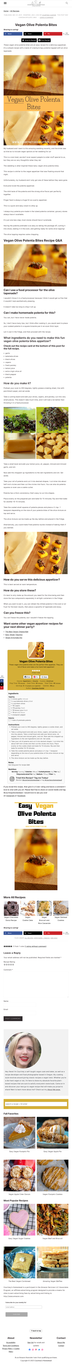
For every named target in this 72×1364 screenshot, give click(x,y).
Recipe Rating (9, 962)
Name (6, 1001)
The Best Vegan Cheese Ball (16, 632)
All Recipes (14, 11)
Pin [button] (36, 677)
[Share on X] (2, 684)
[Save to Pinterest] (2, 688)
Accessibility (10, 1342)
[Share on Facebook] (2, 681)
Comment (8, 970)
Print (28, 677)
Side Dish (53, 938)
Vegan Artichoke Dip (13, 638)
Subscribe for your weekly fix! (16, 1302)
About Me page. (53, 1090)
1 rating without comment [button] (35, 946)
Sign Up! (30, 1342)
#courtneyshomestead (53, 780)
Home (6, 11)
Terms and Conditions (11, 1346)
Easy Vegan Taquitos (13, 635)
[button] (33, 670)
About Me (61, 1342)
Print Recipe (45, 40)
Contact (61, 1346)
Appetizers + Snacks (42, 938)
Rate (45, 677)
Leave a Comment (46, 17)
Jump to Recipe (30, 40)
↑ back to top (36, 1331)
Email (6, 1009)
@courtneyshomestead (31, 780)
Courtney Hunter (38, 688)
